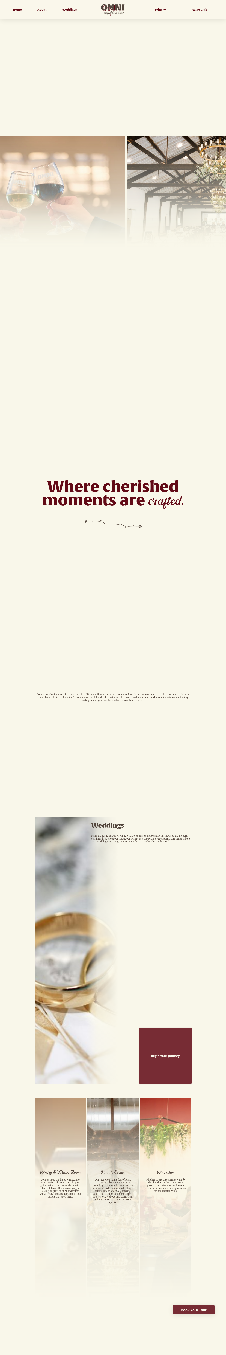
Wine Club (199, 9)
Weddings (69, 9)
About (42, 9)
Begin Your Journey (165, 1055)
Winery (160, 9)
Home (17, 9)
